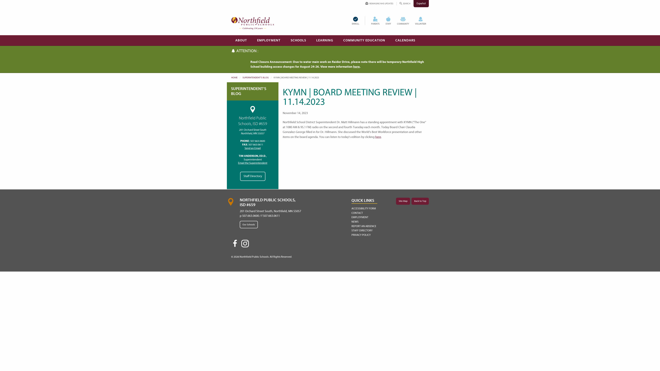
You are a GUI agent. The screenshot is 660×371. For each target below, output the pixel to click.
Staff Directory (253, 176)
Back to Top (420, 201)
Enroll (355, 24)
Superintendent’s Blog (256, 77)
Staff (388, 24)
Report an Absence (363, 226)
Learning (324, 40)
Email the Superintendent (252, 163)
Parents (375, 24)
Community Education (364, 40)
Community (403, 24)
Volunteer (420, 24)
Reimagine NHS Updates (381, 3)
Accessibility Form (363, 208)
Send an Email (253, 148)
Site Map (403, 201)
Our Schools (249, 224)
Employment (268, 40)
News (355, 221)
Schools (298, 40)
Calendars (405, 40)
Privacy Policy (361, 235)
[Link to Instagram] (245, 243)
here (356, 67)
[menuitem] (358, 20)
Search (406, 3)
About (241, 40)
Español (421, 3)
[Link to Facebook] (235, 245)
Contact (357, 213)
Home (234, 77)
